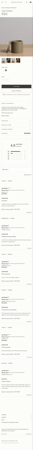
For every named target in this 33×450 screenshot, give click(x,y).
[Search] (26, 2)
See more (4, 193)
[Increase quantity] (7, 79)
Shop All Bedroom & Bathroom (9, 7)
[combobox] (27, 174)
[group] (4, 60)
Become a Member (16, 90)
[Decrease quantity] (3, 79)
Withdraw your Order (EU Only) (10, 422)
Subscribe (29, 434)
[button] (15, 209)
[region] (16, 151)
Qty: (3, 76)
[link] (27, 133)
